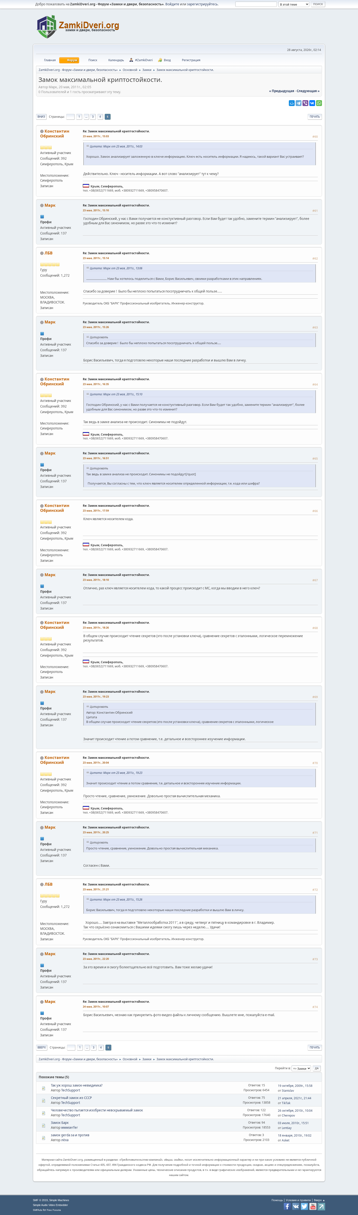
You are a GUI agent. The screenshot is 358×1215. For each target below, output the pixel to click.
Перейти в (282, 1068)
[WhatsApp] (319, 103)
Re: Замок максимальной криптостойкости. (116, 131)
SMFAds (37, 1210)
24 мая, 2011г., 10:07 (96, 1006)
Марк (50, 205)
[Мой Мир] (292, 103)
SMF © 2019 (40, 1200)
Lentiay (287, 1128)
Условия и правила (298, 1200)
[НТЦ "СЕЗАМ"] (42, 169)
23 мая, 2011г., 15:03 (96, 136)
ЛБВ (49, 253)
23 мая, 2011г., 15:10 (96, 210)
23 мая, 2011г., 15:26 (96, 327)
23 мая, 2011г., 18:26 (96, 627)
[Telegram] (298, 103)
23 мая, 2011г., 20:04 (96, 762)
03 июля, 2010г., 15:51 (293, 1123)
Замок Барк (60, 1122)
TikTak (286, 1103)
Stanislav (288, 1091)
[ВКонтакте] (312, 103)
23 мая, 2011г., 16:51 (96, 458)
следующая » (308, 91)
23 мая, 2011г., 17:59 (96, 510)
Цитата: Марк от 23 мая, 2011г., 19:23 (116, 773)
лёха (64, 1140)
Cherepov (288, 1115)
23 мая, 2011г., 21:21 (96, 889)
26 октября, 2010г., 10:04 (295, 1110)
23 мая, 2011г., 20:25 (96, 832)
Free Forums (54, 1210)
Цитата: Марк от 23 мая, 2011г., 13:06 (116, 268)
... (86, 116)
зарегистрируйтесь (202, 4)
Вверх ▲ (319, 1200)
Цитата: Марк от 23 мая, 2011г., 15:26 (116, 899)
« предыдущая (281, 91)
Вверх (42, 1047)
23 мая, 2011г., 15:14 (96, 258)
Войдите (172, 4)
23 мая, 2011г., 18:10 (96, 580)
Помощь (277, 1200)
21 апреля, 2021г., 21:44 (294, 1098)
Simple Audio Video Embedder (50, 1205)
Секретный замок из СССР (71, 1098)
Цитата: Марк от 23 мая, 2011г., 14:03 (116, 146)
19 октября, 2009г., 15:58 (295, 1086)
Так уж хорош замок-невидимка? (77, 1085)
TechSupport (70, 1090)
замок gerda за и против (70, 1135)
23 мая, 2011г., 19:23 (96, 696)
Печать (315, 116)
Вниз (41, 116)
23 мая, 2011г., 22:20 (96, 959)
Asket (285, 1140)
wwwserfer (69, 1127)
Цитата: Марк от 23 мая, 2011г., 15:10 (116, 394)
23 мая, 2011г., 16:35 (96, 384)
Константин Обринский (54, 133)
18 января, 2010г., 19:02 (294, 1135)
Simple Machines (59, 1200)
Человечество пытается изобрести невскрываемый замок (97, 1110)
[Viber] (305, 103)
